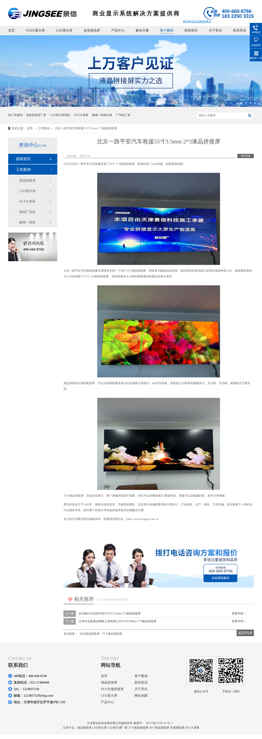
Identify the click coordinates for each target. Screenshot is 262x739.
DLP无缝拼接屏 (112, 689)
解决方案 (142, 30)
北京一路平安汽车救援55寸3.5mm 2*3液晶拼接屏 (86, 128)
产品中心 (117, 30)
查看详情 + (239, 613)
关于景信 (215, 30)
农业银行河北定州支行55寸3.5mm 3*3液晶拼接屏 (110, 613)
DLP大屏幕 (81, 115)
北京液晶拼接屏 (89, 633)
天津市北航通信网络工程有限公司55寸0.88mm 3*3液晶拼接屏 (117, 621)
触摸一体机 (27, 222)
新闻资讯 (191, 30)
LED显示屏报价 (60, 115)
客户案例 (166, 30)
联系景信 (239, 30)
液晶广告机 (27, 212)
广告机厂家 (123, 115)
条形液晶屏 (92, 30)
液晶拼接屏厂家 (36, 115)
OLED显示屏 (35, 30)
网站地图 (141, 695)
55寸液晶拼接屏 (112, 633)
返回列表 (246, 155)
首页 (11, 30)
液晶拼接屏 (27, 180)
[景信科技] (42, 18)
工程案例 (44, 128)
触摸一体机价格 (102, 115)
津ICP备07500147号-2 (159, 723)
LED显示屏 (64, 30)
